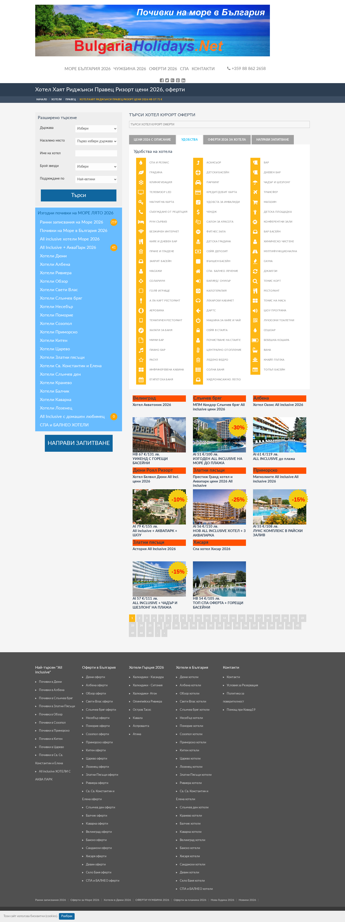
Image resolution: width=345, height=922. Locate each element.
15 (241, 618)
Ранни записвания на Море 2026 (78, 222)
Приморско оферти (99, 742)
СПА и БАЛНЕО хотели (196, 889)
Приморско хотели (193, 742)
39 (271, 625)
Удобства (189, 139)
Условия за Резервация (242, 685)
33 (219, 625)
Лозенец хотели (191, 766)
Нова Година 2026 (222, 900)
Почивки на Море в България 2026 (73, 231)
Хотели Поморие (56, 315)
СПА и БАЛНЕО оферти (102, 880)
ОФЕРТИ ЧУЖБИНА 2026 (152, 900)
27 (167, 625)
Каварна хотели (190, 831)
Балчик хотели (190, 823)
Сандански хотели (192, 864)
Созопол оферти (97, 734)
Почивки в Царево (51, 747)
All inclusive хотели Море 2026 (70, 239)
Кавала (137, 718)
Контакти (203, 69)
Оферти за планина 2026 (190, 900)
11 (207, 618)
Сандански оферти (99, 848)
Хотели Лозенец (56, 408)
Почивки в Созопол (52, 722)
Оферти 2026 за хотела (227, 139)
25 (150, 625)
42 (297, 625)
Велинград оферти (99, 831)
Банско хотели (190, 848)
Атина (137, 734)
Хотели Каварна (55, 400)
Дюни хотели (189, 677)
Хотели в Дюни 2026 (117, 900)
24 (141, 625)
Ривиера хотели (191, 783)
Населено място (52, 140)
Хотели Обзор (54, 281)
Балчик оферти (96, 815)
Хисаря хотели (190, 856)
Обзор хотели (189, 693)
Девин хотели (189, 872)
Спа (184, 69)
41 (289, 625)
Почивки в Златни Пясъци (57, 706)
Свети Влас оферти (99, 701)
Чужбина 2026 (130, 69)
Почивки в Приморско (54, 730)
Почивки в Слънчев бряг (56, 698)
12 (215, 618)
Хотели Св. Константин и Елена (71, 366)
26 (158, 625)
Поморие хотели (191, 726)
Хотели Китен (53, 341)
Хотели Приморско (58, 332)
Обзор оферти (96, 693)
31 (202, 625)
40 (280, 625)
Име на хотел (50, 153)
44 (141, 633)
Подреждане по (52, 178)
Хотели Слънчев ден (60, 374)
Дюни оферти (95, 677)
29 (184, 625)
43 (132, 633)
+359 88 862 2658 (248, 69)
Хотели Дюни (53, 256)
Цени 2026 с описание (152, 139)
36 (245, 625)
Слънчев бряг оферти (101, 709)
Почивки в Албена (51, 690)
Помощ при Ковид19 (241, 709)
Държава (47, 128)
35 (236, 625)
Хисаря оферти (96, 856)
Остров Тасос (142, 709)
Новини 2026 (247, 900)
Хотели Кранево (56, 383)
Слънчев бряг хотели (194, 709)
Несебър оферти (97, 718)
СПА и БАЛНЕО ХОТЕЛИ (64, 425)
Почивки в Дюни (50, 681)
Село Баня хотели (192, 880)
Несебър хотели (191, 718)
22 (302, 618)
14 (233, 618)
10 (198, 618)
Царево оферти (96, 758)
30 (193, 625)
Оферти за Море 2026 (84, 900)
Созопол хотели (191, 734)
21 (293, 618)
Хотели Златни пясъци (62, 357)
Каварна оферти (97, 823)
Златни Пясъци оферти (102, 774)
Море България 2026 (88, 69)
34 (228, 625)
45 (150, 633)
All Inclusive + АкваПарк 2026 (78, 248)
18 (267, 618)
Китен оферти (96, 750)
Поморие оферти (98, 726)
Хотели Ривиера (56, 273)
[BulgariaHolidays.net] (152, 30)
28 (176, 625)
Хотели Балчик (54, 391)
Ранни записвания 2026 (50, 900)
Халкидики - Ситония (147, 685)
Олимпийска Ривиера (147, 701)
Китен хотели (189, 750)
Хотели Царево (55, 349)
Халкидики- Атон (145, 693)
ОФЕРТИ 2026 (163, 69)
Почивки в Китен (50, 739)
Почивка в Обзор (50, 714)
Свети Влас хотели (193, 701)
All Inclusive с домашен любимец (77, 417)
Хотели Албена (55, 264)
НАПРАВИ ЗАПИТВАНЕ (79, 443)
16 (250, 618)
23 (132, 625)
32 (210, 625)
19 (276, 618)
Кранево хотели (191, 815)
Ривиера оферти (97, 783)
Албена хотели (190, 685)
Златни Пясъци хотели (195, 774)
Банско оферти (96, 840)
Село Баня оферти (98, 872)
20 (285, 618)
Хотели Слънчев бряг (61, 298)
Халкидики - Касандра (148, 677)
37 (254, 625)
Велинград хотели (192, 840)
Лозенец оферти (97, 766)
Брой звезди (49, 166)
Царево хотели (190, 758)
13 (224, 618)
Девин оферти (96, 864)
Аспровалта (141, 726)
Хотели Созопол (56, 324)
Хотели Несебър (56, 307)
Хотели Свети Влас (59, 290)
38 (262, 625)
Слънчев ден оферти (100, 807)
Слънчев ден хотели (194, 807)
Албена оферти (96, 685)
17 (259, 618)
